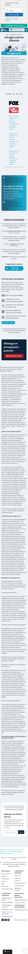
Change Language (14, 14)
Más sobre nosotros (8, 322)
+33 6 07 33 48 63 (19, 902)
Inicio (7, 34)
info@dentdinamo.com (21, 900)
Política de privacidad (20, 920)
